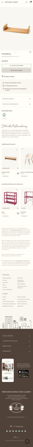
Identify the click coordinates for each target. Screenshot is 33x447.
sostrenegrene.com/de (15, 229)
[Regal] (10, 198)
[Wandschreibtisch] (10, 159)
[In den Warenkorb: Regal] (18, 213)
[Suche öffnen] (26, 2)
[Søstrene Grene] (11, 2)
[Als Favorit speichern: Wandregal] (30, 52)
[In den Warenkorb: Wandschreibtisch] (18, 173)
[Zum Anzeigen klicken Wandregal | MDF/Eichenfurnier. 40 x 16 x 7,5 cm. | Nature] (16, 28)
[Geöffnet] (3, 2)
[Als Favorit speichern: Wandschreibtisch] (17, 150)
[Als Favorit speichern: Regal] (17, 189)
